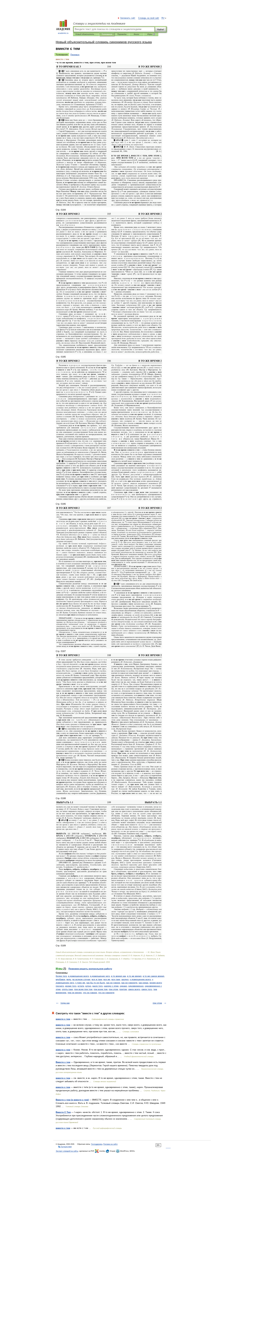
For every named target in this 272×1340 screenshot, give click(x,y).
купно (88, 986)
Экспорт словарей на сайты (67, 1151)
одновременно (136, 986)
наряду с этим (111, 986)
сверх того (146, 989)
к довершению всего (140, 979)
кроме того (70, 986)
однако (123, 986)
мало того (97, 986)
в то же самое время (153, 976)
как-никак (143, 982)
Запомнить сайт (127, 18)
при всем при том (83, 989)
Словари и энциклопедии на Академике (99, 23)
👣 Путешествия (65, 1147)
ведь (68, 979)
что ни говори (90, 992)
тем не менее (75, 992)
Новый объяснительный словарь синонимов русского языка (86, 34)
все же (106, 979)
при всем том (101, 989)
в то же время (134, 976)
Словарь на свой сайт (148, 18)
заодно (125, 979)
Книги (136, 34)
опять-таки (67, 989)
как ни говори (113, 982)
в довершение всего (78, 976)
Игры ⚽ (151, 34)
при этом (113, 989)
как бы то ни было (95, 982)
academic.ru (63, 33)
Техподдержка (96, 1144)
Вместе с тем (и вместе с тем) (72, 1099)
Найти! (160, 29)
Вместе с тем (63, 1062)
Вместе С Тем (63, 1112)
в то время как (118, 976)
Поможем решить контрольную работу (90, 968)
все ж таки (97, 979)
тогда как (65, 1003)
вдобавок (60, 979)
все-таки (115, 979)
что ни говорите (106, 992)
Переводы (122, 34)
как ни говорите (129, 982)
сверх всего (134, 989)
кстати (81, 986)
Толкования (107, 34)
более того (61, 976)
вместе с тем (63, 1019)
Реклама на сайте (110, 1144)
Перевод (74, 54)
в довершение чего (100, 976)
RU (163, 18)
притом (123, 989)
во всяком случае (81, 979)
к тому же (80, 982)
